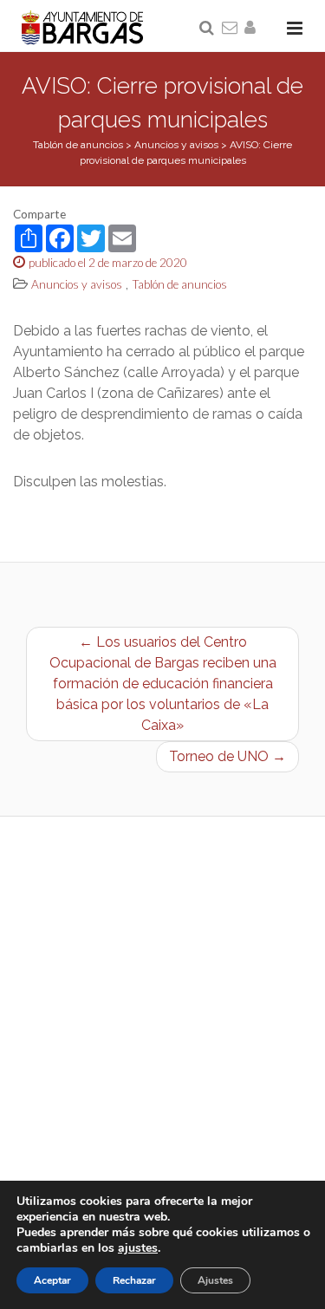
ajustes (138, 1248)
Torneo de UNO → (227, 756)
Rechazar (134, 1280)
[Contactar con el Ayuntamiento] (230, 28)
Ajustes (215, 1280)
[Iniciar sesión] (253, 28)
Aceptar (52, 1280)
